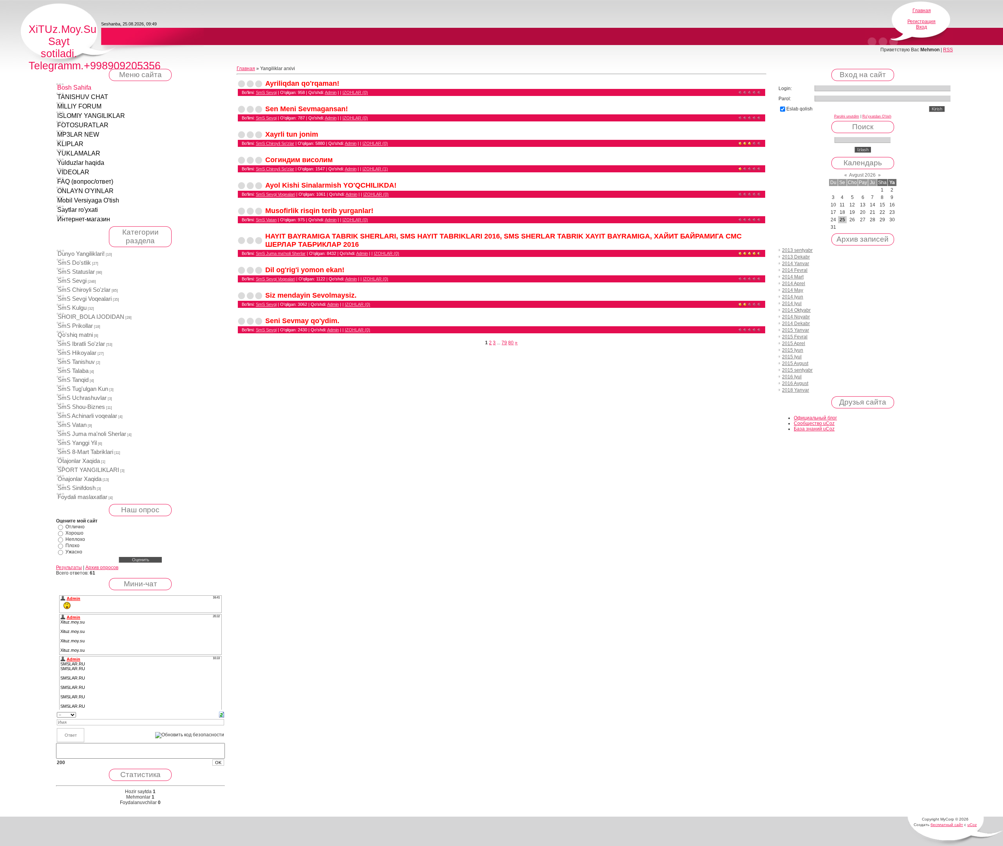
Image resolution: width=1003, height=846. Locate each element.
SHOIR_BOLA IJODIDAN (91, 317)
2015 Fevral (794, 337)
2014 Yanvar (795, 263)
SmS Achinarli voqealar (87, 416)
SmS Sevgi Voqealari (85, 299)
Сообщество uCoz (814, 423)
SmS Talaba (73, 371)
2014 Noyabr (796, 317)
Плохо (72, 545)
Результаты (69, 567)
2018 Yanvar (795, 390)
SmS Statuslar (76, 272)
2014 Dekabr (796, 323)
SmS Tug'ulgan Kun (83, 389)
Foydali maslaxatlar (82, 497)
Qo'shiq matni (75, 335)
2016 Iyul (792, 377)
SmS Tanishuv (76, 362)
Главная (921, 10)
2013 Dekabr (796, 257)
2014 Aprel (793, 283)
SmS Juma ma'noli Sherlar (92, 434)
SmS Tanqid (73, 380)
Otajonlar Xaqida (79, 461)
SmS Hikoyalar (77, 353)
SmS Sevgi (72, 281)
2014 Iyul (792, 303)
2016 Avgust (795, 383)
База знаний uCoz (814, 429)
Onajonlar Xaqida (79, 479)
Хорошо (74, 533)
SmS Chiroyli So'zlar (84, 290)
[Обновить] (221, 714)
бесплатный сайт (947, 824)
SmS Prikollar (75, 326)
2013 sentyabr (797, 250)
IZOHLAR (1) (375, 168)
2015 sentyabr (797, 370)
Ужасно (73, 552)
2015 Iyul (792, 357)
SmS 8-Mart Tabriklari (85, 452)
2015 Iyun (792, 350)
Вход (921, 27)
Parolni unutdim (846, 116)
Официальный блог (815, 418)
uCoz (972, 824)
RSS (948, 49)
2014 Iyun (792, 297)
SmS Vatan (72, 425)
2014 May (792, 290)
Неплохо (75, 539)
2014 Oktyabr (796, 310)
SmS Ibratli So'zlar (81, 344)
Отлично (75, 527)
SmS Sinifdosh (77, 488)
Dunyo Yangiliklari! (81, 254)
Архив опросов (101, 567)
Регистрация (921, 21)
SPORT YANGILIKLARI (88, 470)
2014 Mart (793, 277)
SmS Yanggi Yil (77, 443)
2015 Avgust (795, 363)
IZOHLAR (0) (355, 92)
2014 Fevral (794, 270)
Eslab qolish (799, 109)
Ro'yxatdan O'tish (876, 116)
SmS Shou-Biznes (81, 407)
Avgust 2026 (862, 175)
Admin (331, 92)
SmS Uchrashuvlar (82, 398)
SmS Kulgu (72, 308)
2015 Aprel (793, 343)
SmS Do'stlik (74, 263)
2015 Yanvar (795, 330)
